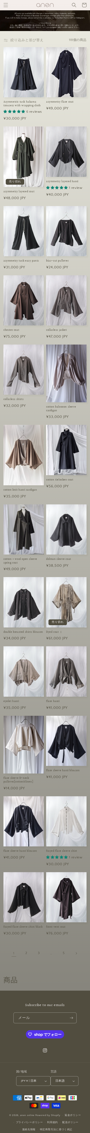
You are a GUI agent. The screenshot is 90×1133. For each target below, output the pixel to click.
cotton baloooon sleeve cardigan (61, 408)
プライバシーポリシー (29, 1122)
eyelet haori (11, 701)
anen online (27, 1115)
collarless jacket (56, 330)
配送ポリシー (70, 1122)
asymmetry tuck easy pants (21, 261)
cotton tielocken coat (59, 480)
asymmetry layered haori (62, 182)
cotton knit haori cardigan (20, 490)
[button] (6, 5)
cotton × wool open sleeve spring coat (20, 561)
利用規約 (52, 1122)
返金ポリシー (73, 1115)
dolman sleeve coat (58, 559)
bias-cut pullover (57, 261)
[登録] (71, 1017)
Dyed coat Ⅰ (54, 632)
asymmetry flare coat (60, 102)
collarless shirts (13, 399)
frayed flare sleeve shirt (61, 851)
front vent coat (56, 927)
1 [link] (14, 953)
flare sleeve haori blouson (63, 771)
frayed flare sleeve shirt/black (23, 927)
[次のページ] (76, 953)
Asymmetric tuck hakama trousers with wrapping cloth (22, 103)
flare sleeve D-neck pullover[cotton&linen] (18, 780)
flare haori (53, 701)
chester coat (11, 330)
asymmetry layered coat (18, 192)
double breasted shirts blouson (23, 632)
